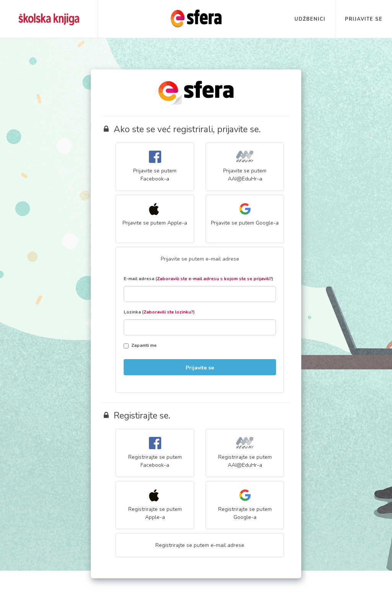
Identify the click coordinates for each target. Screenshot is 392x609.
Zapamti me (144, 345)
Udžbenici (309, 19)
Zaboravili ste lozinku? (168, 312)
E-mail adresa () (198, 279)
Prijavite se (363, 19)
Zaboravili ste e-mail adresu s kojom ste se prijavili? (214, 279)
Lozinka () (159, 312)
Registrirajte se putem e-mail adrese (199, 545)
